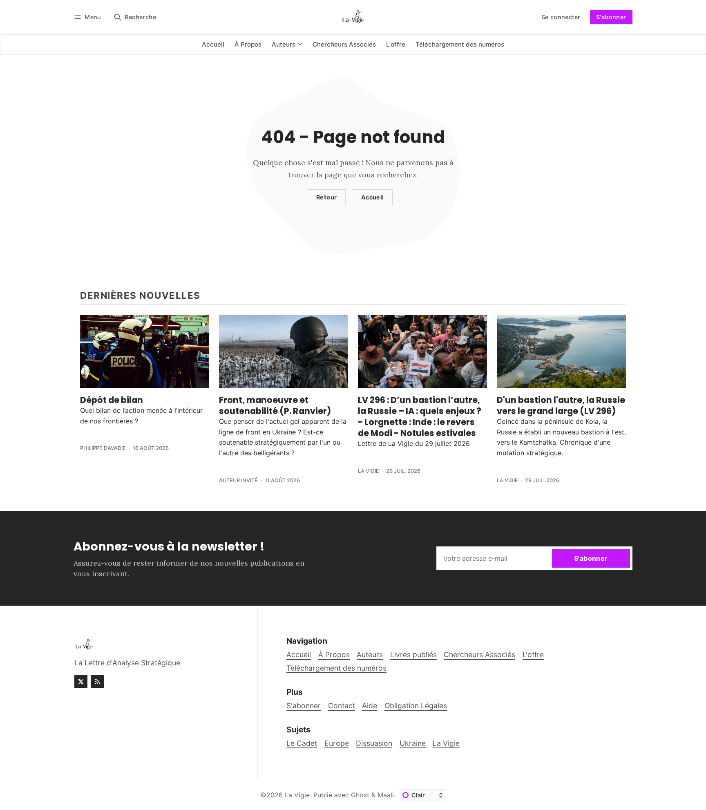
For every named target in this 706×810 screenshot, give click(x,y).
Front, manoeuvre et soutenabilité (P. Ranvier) (275, 405)
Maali (386, 795)
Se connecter (561, 16)
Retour (326, 197)
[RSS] (97, 681)
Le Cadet (301, 743)
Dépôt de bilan (111, 400)
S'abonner (611, 16)
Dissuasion (374, 743)
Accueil (372, 197)
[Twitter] (80, 681)
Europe (336, 743)
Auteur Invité (238, 480)
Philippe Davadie (103, 448)
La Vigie (368, 471)
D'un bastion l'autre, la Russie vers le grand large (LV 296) (561, 405)
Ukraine (413, 743)
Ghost (360, 795)
